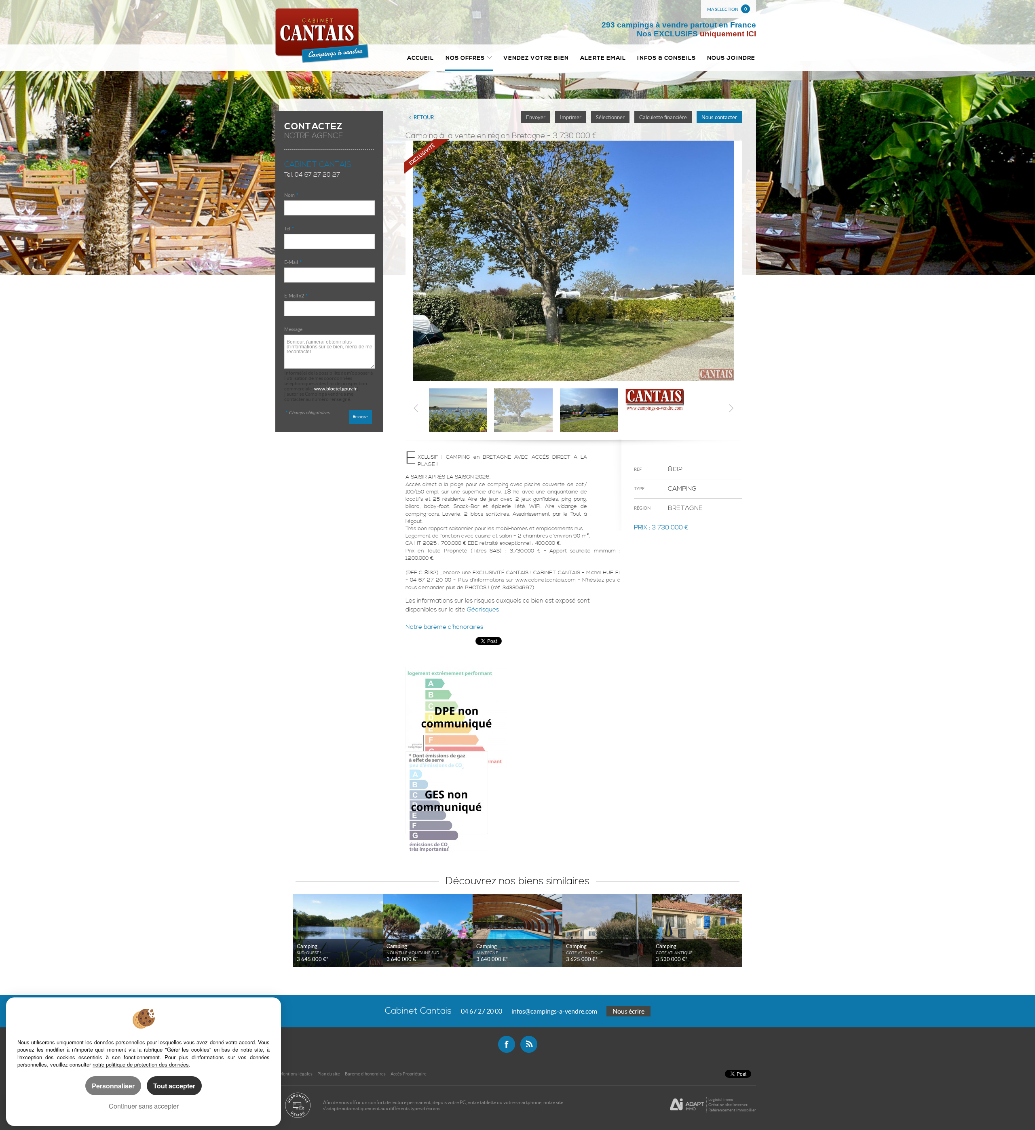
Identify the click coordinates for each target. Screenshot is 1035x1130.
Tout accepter (174, 1085)
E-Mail (293, 262)
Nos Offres (465, 58)
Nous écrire (628, 1011)
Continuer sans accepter (144, 1106)
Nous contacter (719, 117)
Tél (289, 228)
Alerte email (603, 58)
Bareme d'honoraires (365, 1073)
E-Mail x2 (296, 295)
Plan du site (328, 1073)
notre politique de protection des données (141, 1064)
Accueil (420, 58)
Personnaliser (113, 1085)
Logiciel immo (720, 1099)
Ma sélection (727, 9)
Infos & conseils (666, 58)
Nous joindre (731, 58)
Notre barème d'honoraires (445, 627)
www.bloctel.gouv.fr (335, 388)
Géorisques (483, 609)
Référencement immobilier (732, 1110)
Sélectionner (610, 117)
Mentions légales (296, 1073)
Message (293, 329)
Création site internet (728, 1105)
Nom (291, 195)
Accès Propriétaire (409, 1073)
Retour (424, 117)
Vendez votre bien (536, 58)
